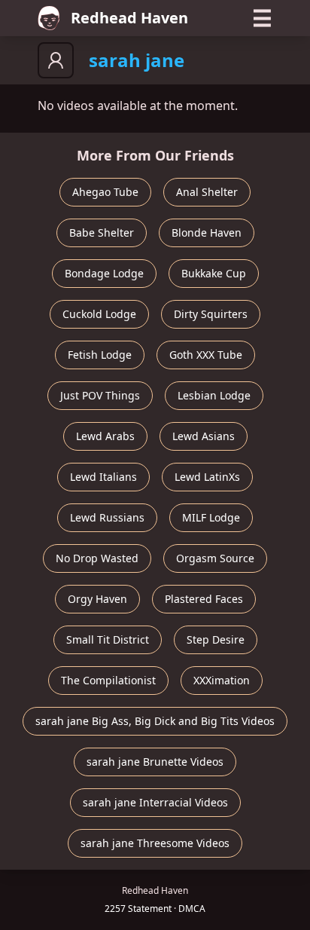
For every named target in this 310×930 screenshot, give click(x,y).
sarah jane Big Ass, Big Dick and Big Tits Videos (155, 721)
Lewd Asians (203, 436)
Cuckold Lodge (99, 314)
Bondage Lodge (104, 273)
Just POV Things (100, 395)
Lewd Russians (107, 517)
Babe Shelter (101, 232)
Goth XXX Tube (205, 354)
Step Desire (216, 639)
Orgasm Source (215, 558)
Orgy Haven (97, 599)
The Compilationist (108, 680)
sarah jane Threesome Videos (155, 843)
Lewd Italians (103, 477)
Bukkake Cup (213, 273)
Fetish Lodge (100, 354)
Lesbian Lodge (214, 395)
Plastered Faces (204, 599)
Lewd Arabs (105, 436)
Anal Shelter (207, 192)
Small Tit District (107, 639)
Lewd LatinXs (207, 477)
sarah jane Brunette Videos (155, 761)
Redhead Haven (129, 18)
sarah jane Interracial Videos (155, 802)
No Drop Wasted (97, 558)
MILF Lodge (211, 517)
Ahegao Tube (105, 192)
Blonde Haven (207, 232)
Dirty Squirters (211, 314)
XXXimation (221, 680)
